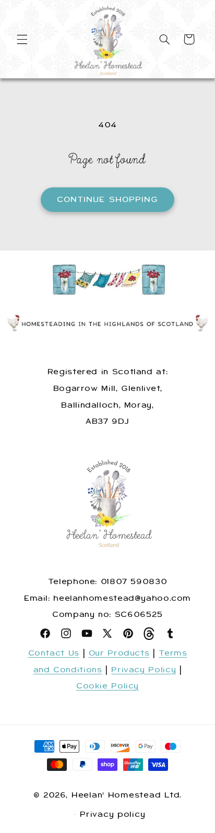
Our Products (119, 653)
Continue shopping (107, 199)
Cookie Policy (107, 686)
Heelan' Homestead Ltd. (126, 795)
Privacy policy (112, 814)
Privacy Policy (143, 669)
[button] (22, 39)
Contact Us (53, 653)
